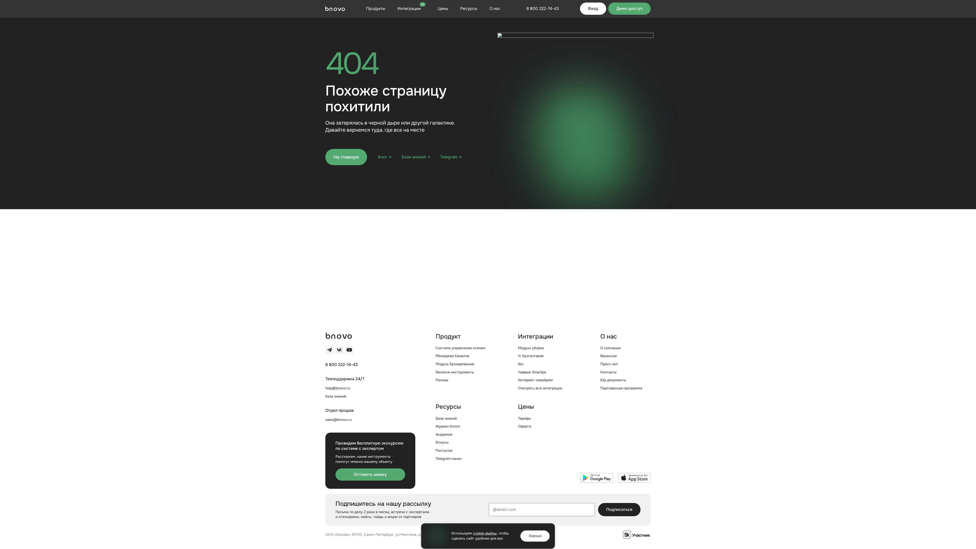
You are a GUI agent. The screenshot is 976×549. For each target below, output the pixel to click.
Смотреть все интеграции (540, 388)
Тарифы (524, 418)
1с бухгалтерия (530, 356)
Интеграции (411, 8)
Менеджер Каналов (452, 356)
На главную (346, 157)
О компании (610, 348)
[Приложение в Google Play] (597, 478)
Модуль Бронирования (455, 364)
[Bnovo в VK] (339, 350)
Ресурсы (468, 8)
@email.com (504, 509)
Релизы (442, 380)
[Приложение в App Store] (634, 478)
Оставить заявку (370, 474)
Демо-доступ (629, 8)
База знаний (446, 418)
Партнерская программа (621, 388)
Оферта (524, 426)
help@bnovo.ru (337, 388)
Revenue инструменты (455, 372)
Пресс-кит (609, 364)
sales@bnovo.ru (338, 419)
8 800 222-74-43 (341, 364)
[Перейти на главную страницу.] (335, 8)
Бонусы (442, 442)
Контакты (608, 372)
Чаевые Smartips (532, 372)
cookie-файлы (485, 533)
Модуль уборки (531, 348)
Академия (444, 434)
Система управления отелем (460, 348)
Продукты (375, 8)
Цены (443, 8)
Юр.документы (613, 380)
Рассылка (444, 450)
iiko (520, 364)
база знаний (335, 396)
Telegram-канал (449, 458)
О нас (495, 8)
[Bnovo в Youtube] (349, 350)
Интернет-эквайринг (535, 380)
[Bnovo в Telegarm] (329, 350)
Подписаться (619, 509)
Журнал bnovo (448, 426)
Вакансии (608, 356)
